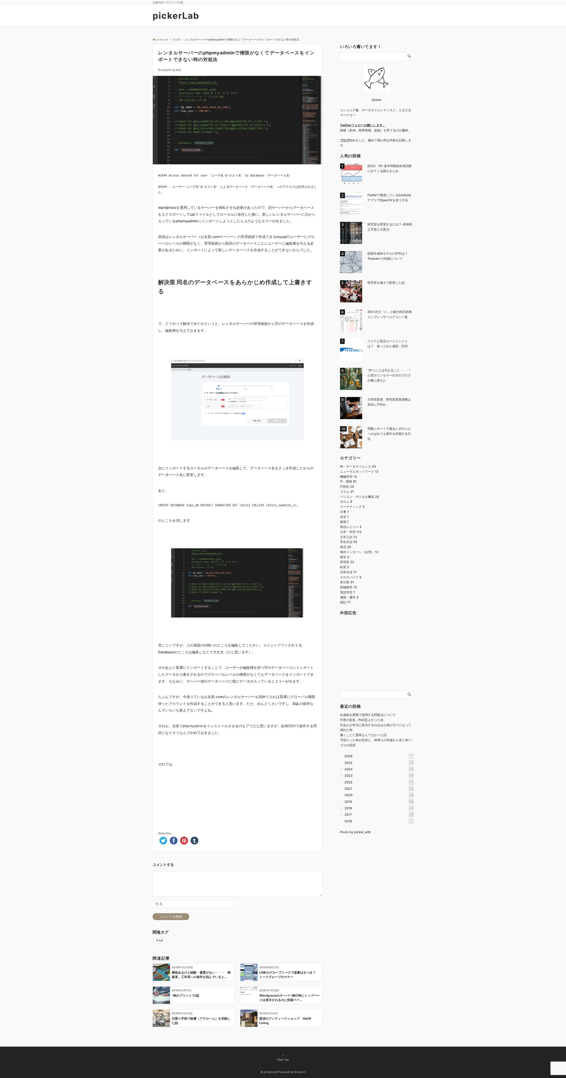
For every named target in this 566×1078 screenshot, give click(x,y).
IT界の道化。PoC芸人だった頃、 (363, 720)
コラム (347, 491)
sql (161, 940)
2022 (378, 782)
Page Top (283, 1059)
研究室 (347, 562)
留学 (344, 557)
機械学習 (348, 476)
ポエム (346, 501)
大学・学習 (350, 532)
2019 (378, 802)
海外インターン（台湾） (359, 552)
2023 (378, 775)
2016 (378, 821)
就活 (345, 547)
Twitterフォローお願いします (361, 125)
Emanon (300, 1072)
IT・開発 (348, 481)
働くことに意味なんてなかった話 (363, 735)
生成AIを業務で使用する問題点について (368, 715)
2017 (378, 814)
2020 (378, 795)
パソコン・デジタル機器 (359, 497)
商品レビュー (350, 527)
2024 (378, 769)
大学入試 (348, 537)
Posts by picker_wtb (355, 832)
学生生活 (348, 542)
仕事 (344, 512)
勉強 (344, 522)
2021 (378, 788)
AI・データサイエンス (358, 466)
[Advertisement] (237, 795)
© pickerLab (268, 1072)
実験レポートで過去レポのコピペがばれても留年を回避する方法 (389, 434)
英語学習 (347, 592)
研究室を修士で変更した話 (386, 282)
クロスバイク (350, 577)
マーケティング (352, 506)
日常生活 (348, 572)
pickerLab (176, 15)
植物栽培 (348, 587)
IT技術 (347, 486)
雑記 (345, 602)
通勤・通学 (349, 597)
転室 (344, 567)
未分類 (347, 582)
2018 (378, 808)
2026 (378, 756)
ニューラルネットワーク (359, 471)
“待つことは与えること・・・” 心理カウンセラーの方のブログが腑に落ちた (390, 375)
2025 (378, 763)
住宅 (344, 517)
